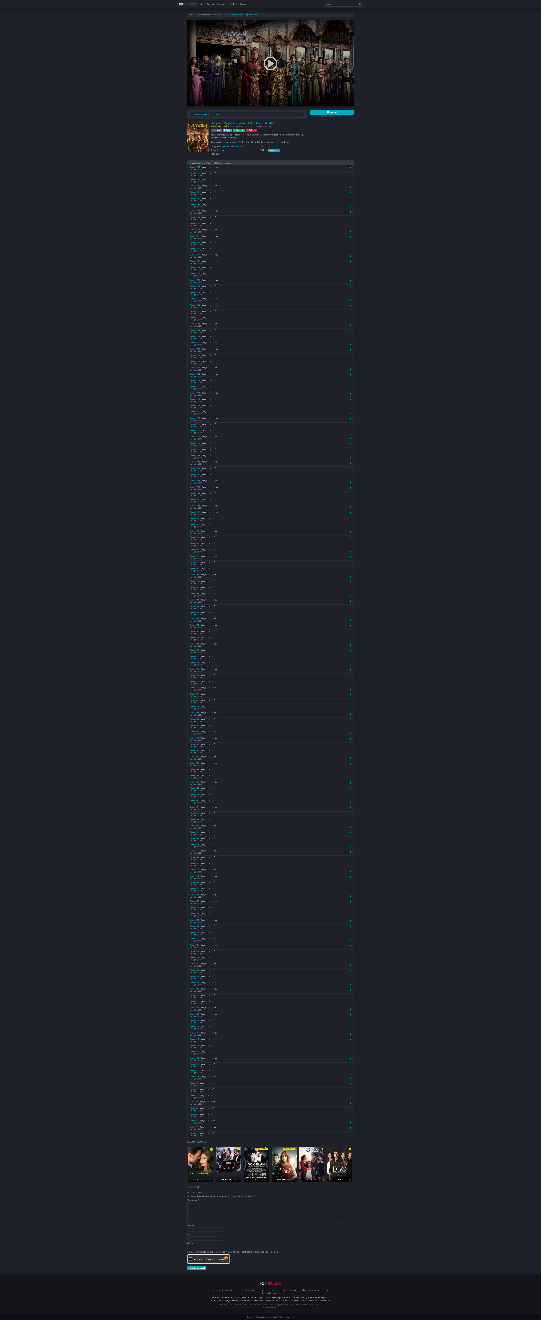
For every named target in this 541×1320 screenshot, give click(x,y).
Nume (190, 1226)
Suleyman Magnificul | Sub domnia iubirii (208, 114)
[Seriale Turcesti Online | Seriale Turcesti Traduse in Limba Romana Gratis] (188, 6)
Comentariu (193, 1200)
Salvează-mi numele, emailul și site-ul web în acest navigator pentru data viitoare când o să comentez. (232, 1252)
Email (190, 1234)
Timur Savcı (271, 146)
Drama (241, 146)
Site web (191, 1243)
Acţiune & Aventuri (229, 146)
